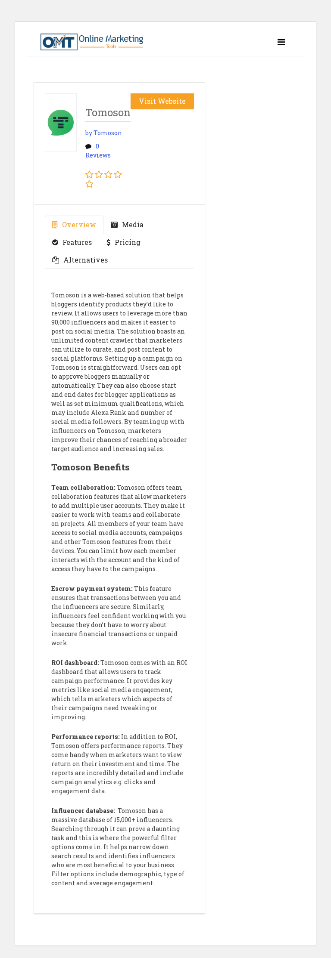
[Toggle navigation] (281, 42)
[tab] (74, 225)
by (103, 133)
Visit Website (162, 100)
